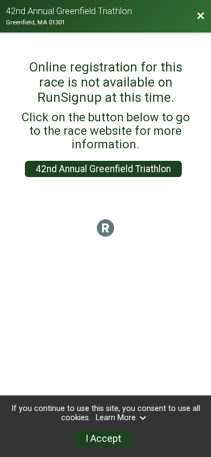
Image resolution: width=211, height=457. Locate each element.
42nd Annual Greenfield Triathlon (103, 169)
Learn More (116, 417)
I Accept (103, 438)
